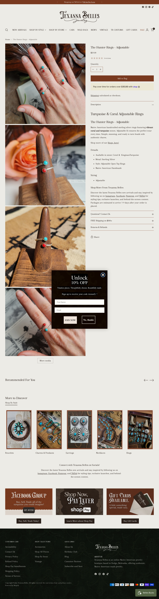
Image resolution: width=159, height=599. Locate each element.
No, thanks (88, 319)
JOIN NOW (70, 320)
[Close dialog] (103, 275)
